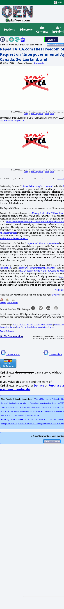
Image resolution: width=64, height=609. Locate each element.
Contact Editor (55, 354)
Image (26, 114)
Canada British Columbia (43, 325)
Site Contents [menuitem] (42, 30)
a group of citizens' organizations (43, 243)
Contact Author (13, 354)
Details (47, 114)
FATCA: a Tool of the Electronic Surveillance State (20, 415)
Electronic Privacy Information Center (37, 268)
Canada (16, 325)
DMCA (52, 114)
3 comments (39, 63)
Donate (39, 385)
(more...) (51, 327)
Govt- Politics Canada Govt (26, 327)
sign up (55, 294)
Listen (51, 39)
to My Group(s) (7, 331)
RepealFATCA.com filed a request (38, 186)
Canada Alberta (26, 325)
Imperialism (42, 327)
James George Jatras (37, 114)
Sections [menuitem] (9, 29)
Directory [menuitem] (26, 29)
